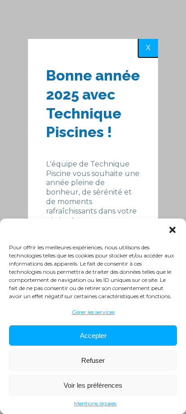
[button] (172, 229)
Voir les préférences (93, 385)
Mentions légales (95, 403)
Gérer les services (93, 312)
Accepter (93, 335)
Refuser (93, 360)
